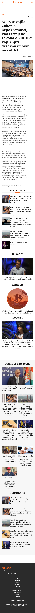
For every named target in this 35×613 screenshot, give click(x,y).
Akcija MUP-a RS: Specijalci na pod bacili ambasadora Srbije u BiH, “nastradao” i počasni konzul (21, 199)
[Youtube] (18, 573)
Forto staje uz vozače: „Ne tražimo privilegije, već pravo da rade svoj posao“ (25, 433)
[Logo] (17, 2)
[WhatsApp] (6, 91)
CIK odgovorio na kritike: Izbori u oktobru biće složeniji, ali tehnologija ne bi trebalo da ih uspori (9, 434)
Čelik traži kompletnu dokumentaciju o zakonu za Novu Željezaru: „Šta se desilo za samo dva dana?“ (21, 234)
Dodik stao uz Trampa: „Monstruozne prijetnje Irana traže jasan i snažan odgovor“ (9, 482)
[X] (6, 84)
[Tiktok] (12, 573)
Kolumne (17, 284)
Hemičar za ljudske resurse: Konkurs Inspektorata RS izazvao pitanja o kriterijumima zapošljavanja (25, 460)
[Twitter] (8, 573)
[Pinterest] (6, 87)
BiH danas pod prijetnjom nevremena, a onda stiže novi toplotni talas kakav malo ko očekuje (20, 210)
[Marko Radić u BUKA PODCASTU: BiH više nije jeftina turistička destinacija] (17, 266)
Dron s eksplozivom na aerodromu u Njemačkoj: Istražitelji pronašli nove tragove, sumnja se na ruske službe (20, 222)
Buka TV (17, 253)
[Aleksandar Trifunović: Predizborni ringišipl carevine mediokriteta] (17, 298)
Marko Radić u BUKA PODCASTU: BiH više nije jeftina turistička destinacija (17, 278)
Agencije (4, 55)
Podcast (17, 317)
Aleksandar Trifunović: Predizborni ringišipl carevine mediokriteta (17, 312)
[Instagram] (5, 573)
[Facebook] (6, 80)
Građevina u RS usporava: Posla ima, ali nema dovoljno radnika (9, 458)
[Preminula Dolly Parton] (6, 245)
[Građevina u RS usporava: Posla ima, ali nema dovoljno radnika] (9, 450)
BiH (3, 14)
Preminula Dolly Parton (18, 242)
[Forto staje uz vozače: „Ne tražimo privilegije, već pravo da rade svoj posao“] (25, 424)
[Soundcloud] (15, 573)
